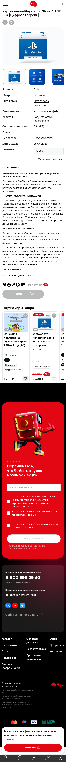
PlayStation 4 (41, 101)
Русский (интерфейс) (47, 111)
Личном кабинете (28, 548)
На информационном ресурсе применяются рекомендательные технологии (17, 704)
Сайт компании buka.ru (21, 615)
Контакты (56, 651)
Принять (30, 747)
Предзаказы (9, 645)
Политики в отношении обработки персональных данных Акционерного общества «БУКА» (31, 503)
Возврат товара (36, 649)
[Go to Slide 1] (14, 77)
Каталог (7, 639)
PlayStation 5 (41, 106)
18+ (36, 132)
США (37, 89)
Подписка (39, 95)
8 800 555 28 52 (22, 577)
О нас (53, 639)
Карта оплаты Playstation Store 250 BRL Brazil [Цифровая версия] (43, 342)
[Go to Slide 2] (37, 77)
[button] (33, 46)
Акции (6, 651)
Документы (57, 645)
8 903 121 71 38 (20, 595)
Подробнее (9, 740)
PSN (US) (39, 126)
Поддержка (9, 658)
